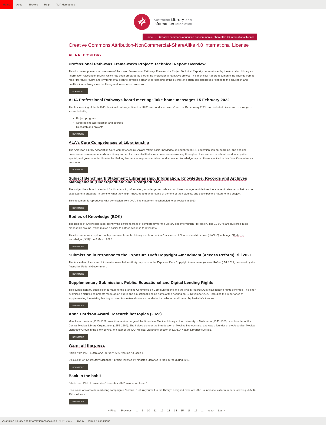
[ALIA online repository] (163, 22)
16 (189, 410)
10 (148, 410)
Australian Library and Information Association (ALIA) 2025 (37, 420)
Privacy (79, 420)
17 (195, 410)
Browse (33, 4)
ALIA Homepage (65, 4)
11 (155, 410)
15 (182, 410)
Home (6, 4)
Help (47, 4)
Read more (80, 91)
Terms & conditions (99, 420)
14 (175, 410)
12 (161, 410)
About (19, 4)
